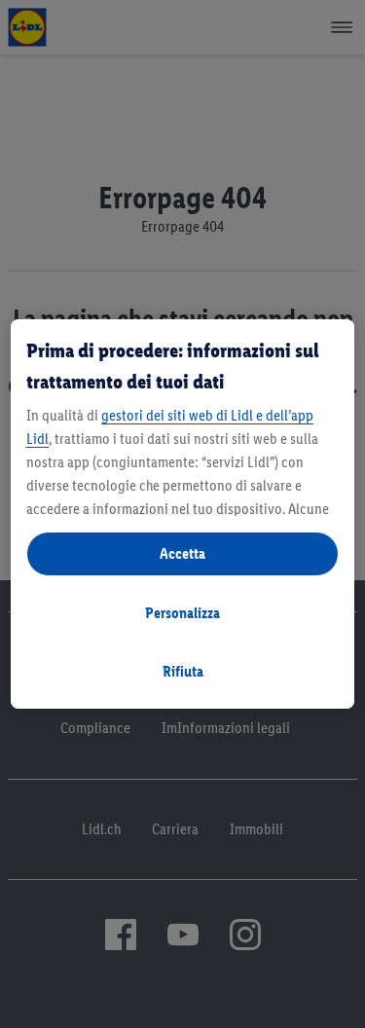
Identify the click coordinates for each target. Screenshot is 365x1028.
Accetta (182, 553)
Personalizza (182, 613)
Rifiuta (183, 671)
